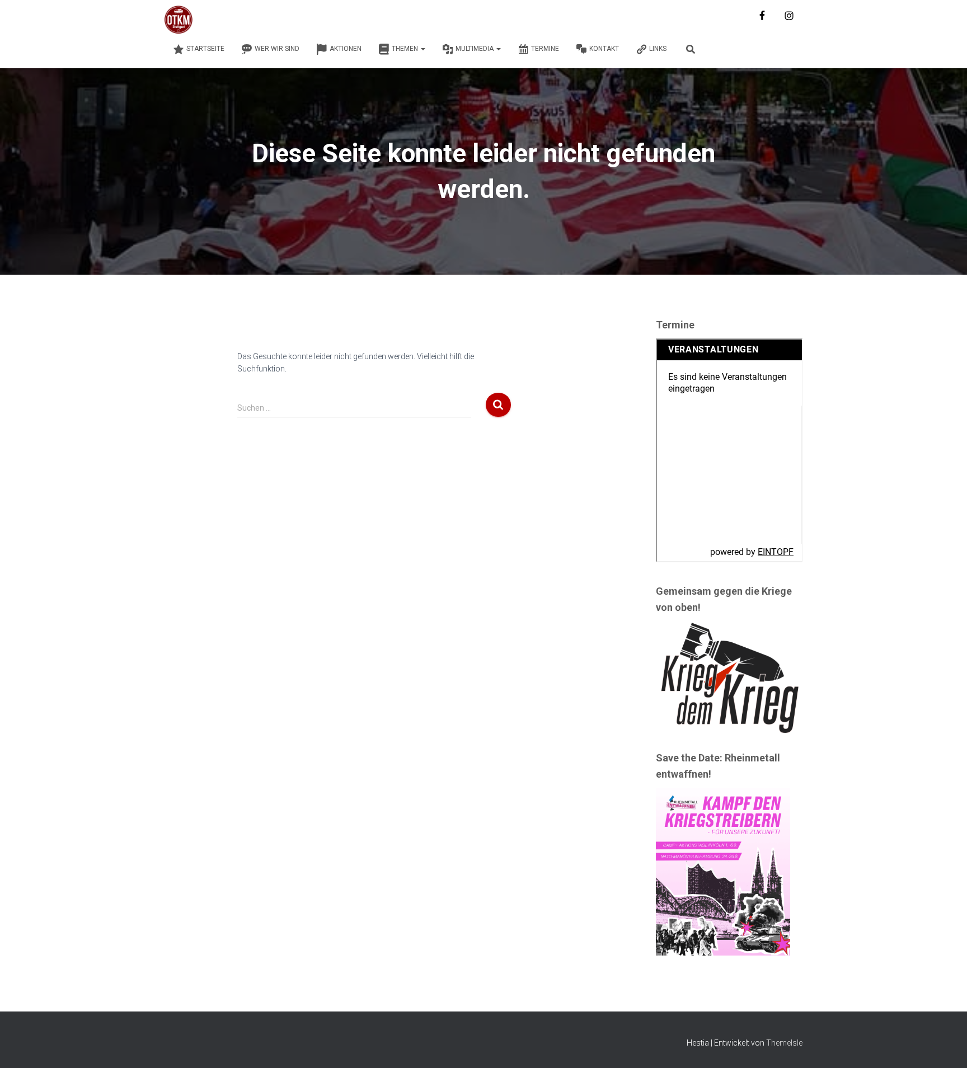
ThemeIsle (784, 1042)
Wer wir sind (277, 49)
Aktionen (346, 49)
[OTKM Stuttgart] (178, 20)
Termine (545, 49)
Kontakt (604, 49)
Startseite (205, 49)
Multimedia (475, 49)
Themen (406, 49)
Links (657, 49)
